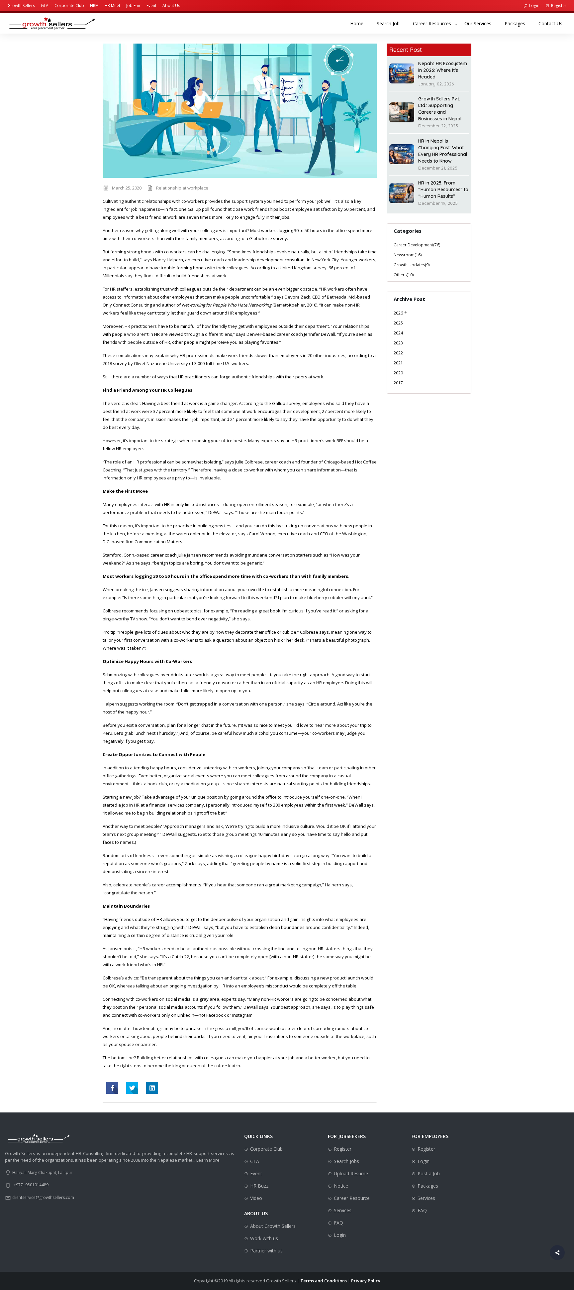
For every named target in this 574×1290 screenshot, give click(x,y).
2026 (398, 313)
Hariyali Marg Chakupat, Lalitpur (42, 1172)
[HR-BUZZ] (152, 1088)
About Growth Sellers (273, 1226)
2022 (398, 353)
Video (256, 1198)
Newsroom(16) (408, 255)
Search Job (391, 23)
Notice (341, 1186)
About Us (171, 5)
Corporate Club (69, 5)
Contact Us (553, 23)
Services (342, 1210)
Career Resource (352, 1198)
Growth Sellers (21, 5)
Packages (518, 23)
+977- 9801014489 (31, 1185)
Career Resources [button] (432, 23)
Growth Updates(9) (412, 265)
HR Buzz (259, 1186)
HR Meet (112, 5)
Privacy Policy (365, 1281)
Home (360, 23)
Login (534, 5)
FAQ (338, 1223)
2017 (398, 383)
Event (151, 5)
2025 (398, 323)
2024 (398, 333)
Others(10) (404, 275)
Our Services (481, 23)
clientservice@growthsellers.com (43, 1197)
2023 (398, 343)
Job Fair (133, 5)
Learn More (208, 1160)
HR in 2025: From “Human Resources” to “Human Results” (443, 189)
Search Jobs (346, 1161)
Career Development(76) (417, 245)
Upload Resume (351, 1173)
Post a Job (429, 1173)
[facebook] (112, 1088)
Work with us (264, 1238)
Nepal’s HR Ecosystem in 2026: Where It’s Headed (442, 70)
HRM (94, 5)
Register (558, 5)
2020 (398, 373)
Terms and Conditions (323, 1281)
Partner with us (266, 1250)
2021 (398, 363)
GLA (44, 5)
